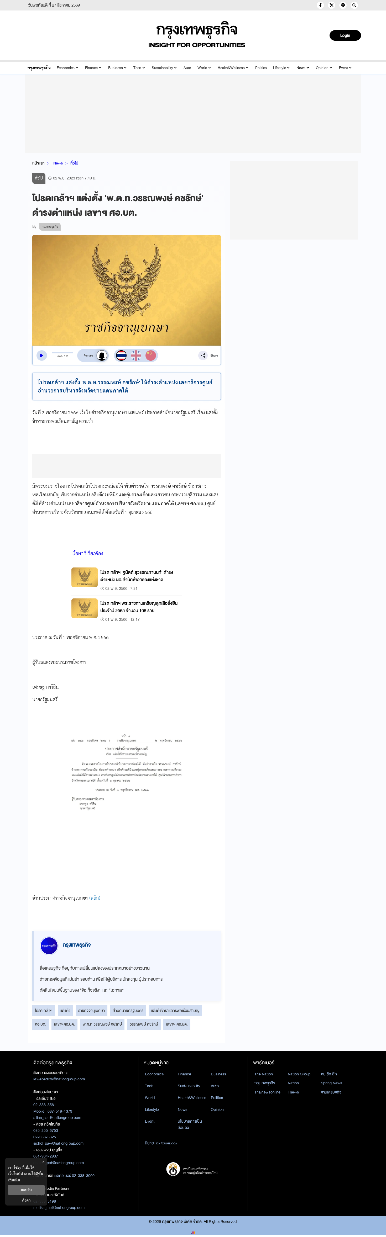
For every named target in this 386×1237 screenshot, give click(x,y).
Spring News (331, 1083)
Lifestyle (279, 68)
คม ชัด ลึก (329, 1074)
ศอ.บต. (40, 1024)
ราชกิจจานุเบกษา (91, 1010)
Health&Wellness (231, 68)
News (300, 68)
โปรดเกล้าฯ (44, 1010)
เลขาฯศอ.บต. (64, 1024)
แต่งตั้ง (65, 1010)
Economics (66, 68)
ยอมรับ (26, 1189)
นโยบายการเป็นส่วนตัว (190, 1124)
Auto (187, 68)
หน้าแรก (38, 163)
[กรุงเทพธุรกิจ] (39, 68)
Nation (293, 1083)
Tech (137, 68)
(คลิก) (94, 898)
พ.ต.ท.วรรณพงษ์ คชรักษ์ (102, 1024)
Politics (261, 68)
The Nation (263, 1074)
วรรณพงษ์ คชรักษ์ (144, 1024)
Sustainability (162, 68)
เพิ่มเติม (14, 1179)
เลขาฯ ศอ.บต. (177, 1024)
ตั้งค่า (26, 1200)
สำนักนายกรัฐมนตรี (128, 1010)
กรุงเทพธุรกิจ (264, 1083)
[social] (320, 5)
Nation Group (299, 1074)
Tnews (293, 1092)
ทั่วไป (74, 163)
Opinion (322, 68)
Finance (91, 68)
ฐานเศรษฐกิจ (331, 1092)
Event (343, 68)
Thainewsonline (267, 1092)
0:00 (60, 356)
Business (115, 68)
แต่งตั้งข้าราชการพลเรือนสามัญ (175, 1010)
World (202, 68)
